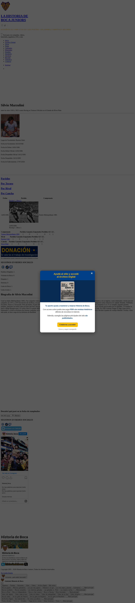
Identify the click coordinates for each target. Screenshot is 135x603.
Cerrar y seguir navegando (67, 329)
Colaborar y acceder (67, 325)
